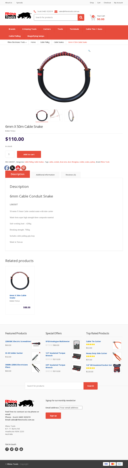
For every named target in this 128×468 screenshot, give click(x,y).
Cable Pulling (15, 36)
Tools (60, 29)
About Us (8, 3)
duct (69, 162)
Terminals (74, 29)
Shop (92, 3)
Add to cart (29, 154)
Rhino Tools (105, 162)
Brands (12, 29)
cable (51, 162)
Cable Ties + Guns (94, 29)
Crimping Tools (29, 29)
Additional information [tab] (45, 174)
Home (33, 42)
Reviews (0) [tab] (71, 174)
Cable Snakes (39, 162)
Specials (19, 3)
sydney (92, 162)
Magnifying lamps (36, 36)
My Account (118, 3)
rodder (82, 162)
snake (87, 162)
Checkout (107, 3)
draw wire (63, 162)
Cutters (47, 29)
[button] (89, 51)
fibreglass (75, 162)
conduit (56, 162)
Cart (98, 3)
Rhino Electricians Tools (16, 42)
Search (90, 386)
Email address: (53, 407)
